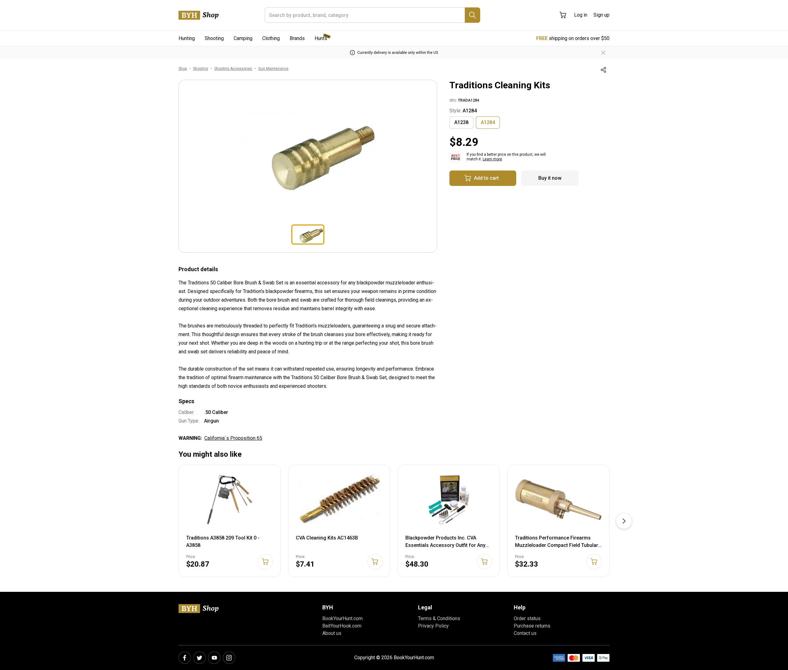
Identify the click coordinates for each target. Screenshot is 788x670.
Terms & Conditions (439, 618)
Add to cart (486, 178)
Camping (243, 38)
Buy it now (549, 178)
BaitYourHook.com (341, 626)
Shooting (214, 38)
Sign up (601, 15)
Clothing (271, 38)
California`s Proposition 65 (233, 438)
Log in (580, 15)
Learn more (492, 159)
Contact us (525, 633)
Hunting (187, 38)
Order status (527, 618)
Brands (297, 38)
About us (331, 633)
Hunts (321, 38)
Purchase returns (532, 626)
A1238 (461, 122)
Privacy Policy (433, 626)
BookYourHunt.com (342, 618)
